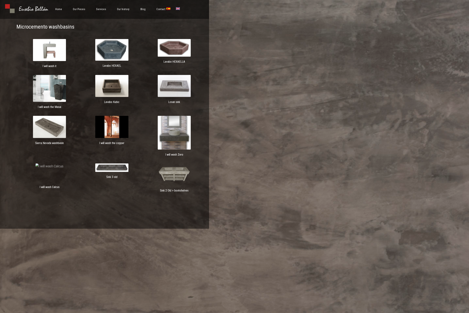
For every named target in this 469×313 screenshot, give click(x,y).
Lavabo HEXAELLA (174, 61)
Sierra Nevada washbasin (49, 143)
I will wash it (49, 66)
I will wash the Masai (49, 107)
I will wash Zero (174, 154)
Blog (143, 9)
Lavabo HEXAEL (112, 65)
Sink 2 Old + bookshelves (174, 190)
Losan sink (174, 102)
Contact (160, 9)
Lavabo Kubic (111, 102)
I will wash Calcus (50, 187)
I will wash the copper (111, 143)
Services (101, 9)
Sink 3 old (111, 177)
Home (58, 9)
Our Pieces (79, 9)
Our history (123, 9)
